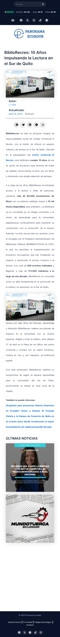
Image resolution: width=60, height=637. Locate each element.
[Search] (43, 4)
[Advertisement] (30, 575)
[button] (12, 20)
